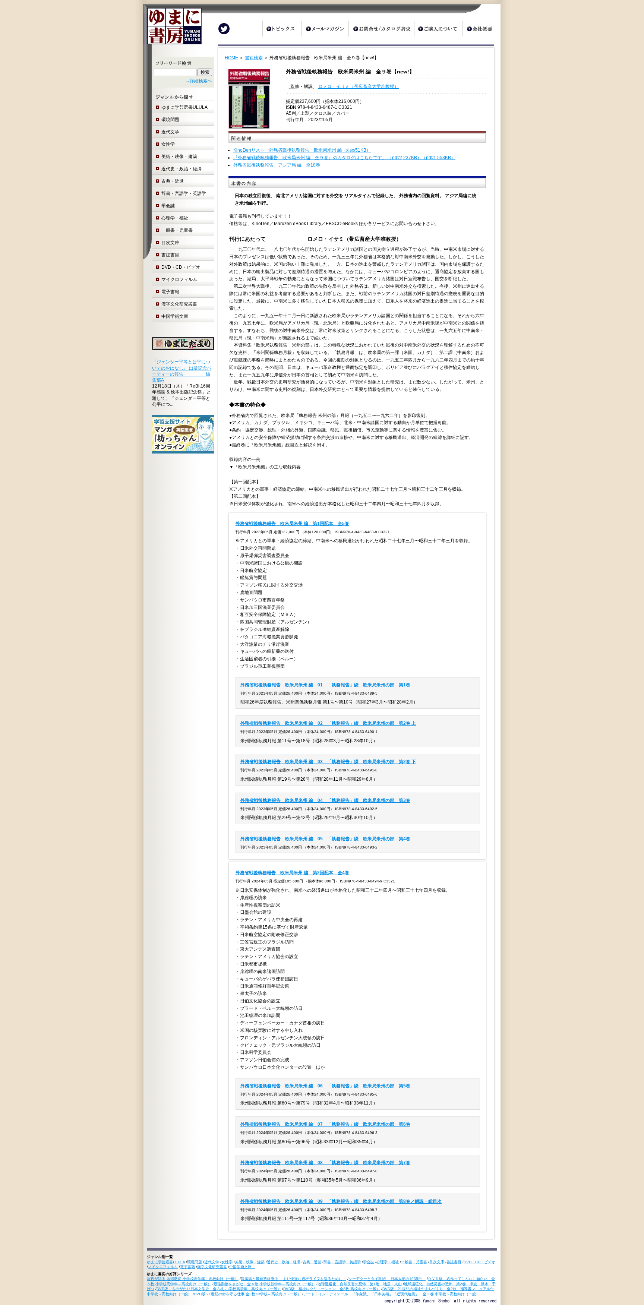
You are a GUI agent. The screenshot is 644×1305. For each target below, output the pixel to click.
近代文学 (170, 132)
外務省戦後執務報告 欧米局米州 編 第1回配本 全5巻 (292, 523)
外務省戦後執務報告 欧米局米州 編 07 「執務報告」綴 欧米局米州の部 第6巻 (325, 1124)
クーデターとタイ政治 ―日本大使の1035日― (387, 1279)
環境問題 (170, 119)
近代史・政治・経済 (181, 168)
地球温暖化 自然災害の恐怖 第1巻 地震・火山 (360, 1284)
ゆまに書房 (172, 28)
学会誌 (168, 205)
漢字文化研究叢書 (179, 304)
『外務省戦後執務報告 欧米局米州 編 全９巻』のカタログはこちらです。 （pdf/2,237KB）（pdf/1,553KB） (344, 157)
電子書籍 (170, 291)
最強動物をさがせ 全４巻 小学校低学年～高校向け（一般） (264, 1284)
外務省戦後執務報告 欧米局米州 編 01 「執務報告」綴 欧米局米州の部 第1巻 (325, 685)
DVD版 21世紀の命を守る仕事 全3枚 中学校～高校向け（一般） (247, 1294)
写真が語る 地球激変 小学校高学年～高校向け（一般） (193, 1279)
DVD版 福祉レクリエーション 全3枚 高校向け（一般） (331, 1289)
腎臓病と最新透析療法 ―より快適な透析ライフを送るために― (293, 1279)
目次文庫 (170, 242)
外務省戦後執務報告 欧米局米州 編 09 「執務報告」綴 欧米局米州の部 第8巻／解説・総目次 (341, 1201)
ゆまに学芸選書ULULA (184, 107)
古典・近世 (172, 181)
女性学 (168, 144)
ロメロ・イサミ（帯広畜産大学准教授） (358, 86)
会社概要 (482, 29)
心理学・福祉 (174, 218)
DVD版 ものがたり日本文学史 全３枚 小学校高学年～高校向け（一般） (219, 1289)
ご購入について (438, 29)
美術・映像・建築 (179, 156)
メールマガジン (324, 29)
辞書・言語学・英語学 (183, 193)
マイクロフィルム (179, 279)
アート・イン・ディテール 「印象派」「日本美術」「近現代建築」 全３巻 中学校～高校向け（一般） (391, 1294)
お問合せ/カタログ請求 (381, 29)
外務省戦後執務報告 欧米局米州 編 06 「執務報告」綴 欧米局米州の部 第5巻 (325, 1085)
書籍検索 (254, 57)
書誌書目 (170, 254)
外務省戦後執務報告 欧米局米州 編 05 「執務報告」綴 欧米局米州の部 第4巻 (325, 838)
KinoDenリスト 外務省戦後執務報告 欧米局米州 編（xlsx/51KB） (302, 150)
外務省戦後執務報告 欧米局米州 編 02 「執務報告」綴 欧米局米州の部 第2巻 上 (328, 723)
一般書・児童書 (177, 230)
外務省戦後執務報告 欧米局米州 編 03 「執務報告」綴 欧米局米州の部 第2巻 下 (328, 761)
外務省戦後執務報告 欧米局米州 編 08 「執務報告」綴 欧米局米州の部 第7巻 (325, 1162)
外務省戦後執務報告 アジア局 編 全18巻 (276, 165)
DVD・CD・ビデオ (180, 267)
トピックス (281, 29)
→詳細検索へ (198, 80)
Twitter (224, 28)
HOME (231, 57)
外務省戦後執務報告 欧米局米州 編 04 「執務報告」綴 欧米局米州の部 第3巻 (325, 800)
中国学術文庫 (177, 316)
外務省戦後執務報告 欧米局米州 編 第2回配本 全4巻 (292, 872)
